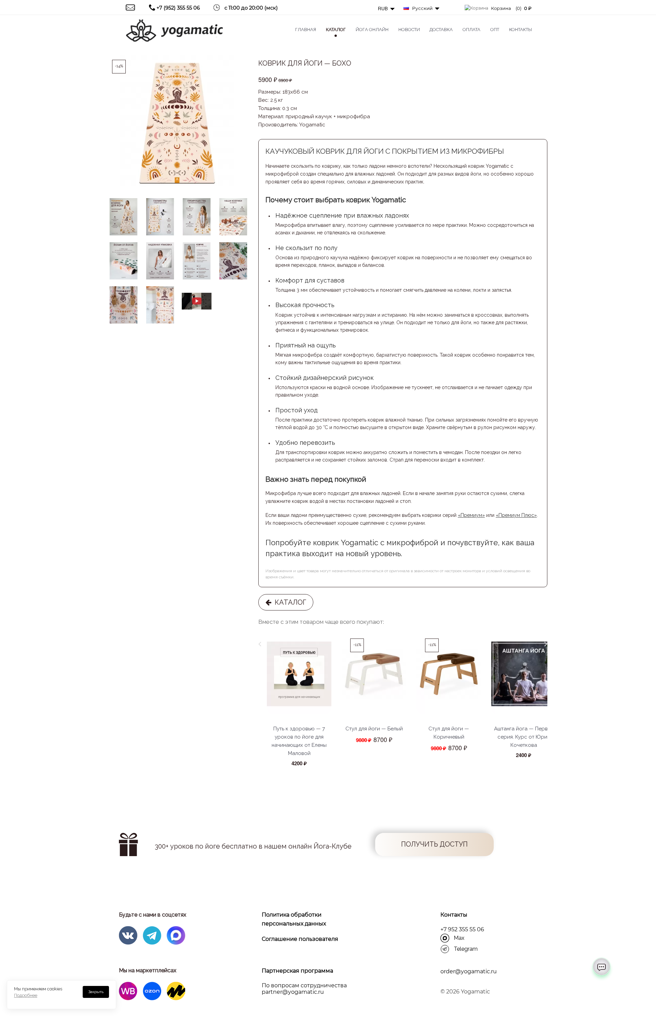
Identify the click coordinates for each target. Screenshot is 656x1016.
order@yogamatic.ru (468, 971)
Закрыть (96, 991)
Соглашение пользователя (300, 939)
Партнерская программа (297, 970)
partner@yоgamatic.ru (293, 992)
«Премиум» (471, 515)
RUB (383, 8)
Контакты (453, 914)
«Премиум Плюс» (516, 515)
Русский (422, 8)
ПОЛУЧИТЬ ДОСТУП (434, 844)
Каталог (288, 602)
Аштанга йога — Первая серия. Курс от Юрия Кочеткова (524, 737)
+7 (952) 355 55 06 (178, 8)
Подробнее (25, 995)
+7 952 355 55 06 (462, 929)
